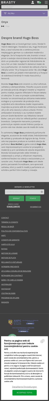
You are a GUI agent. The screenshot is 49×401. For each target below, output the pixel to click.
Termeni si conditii (9, 222)
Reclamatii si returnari (11, 262)
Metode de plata (8, 258)
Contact (5, 218)
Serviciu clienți (13, 205)
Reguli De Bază (7, 226)
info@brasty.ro (35, 207)
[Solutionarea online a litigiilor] (23, 332)
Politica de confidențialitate (14, 231)
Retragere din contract (12, 275)
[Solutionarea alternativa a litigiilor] (23, 324)
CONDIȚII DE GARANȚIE (10, 240)
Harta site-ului (8, 244)
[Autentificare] (32, 2)
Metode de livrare (9, 253)
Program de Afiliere (10, 298)
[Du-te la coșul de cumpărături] (38, 2)
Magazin (5, 302)
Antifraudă (6, 284)
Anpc (3, 235)
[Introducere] (2, 26)
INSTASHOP (6, 289)
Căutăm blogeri (8, 293)
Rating (4, 249)
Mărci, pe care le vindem (12, 280)
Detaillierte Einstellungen (24, 387)
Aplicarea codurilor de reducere (16, 271)
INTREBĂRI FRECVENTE (10, 267)
